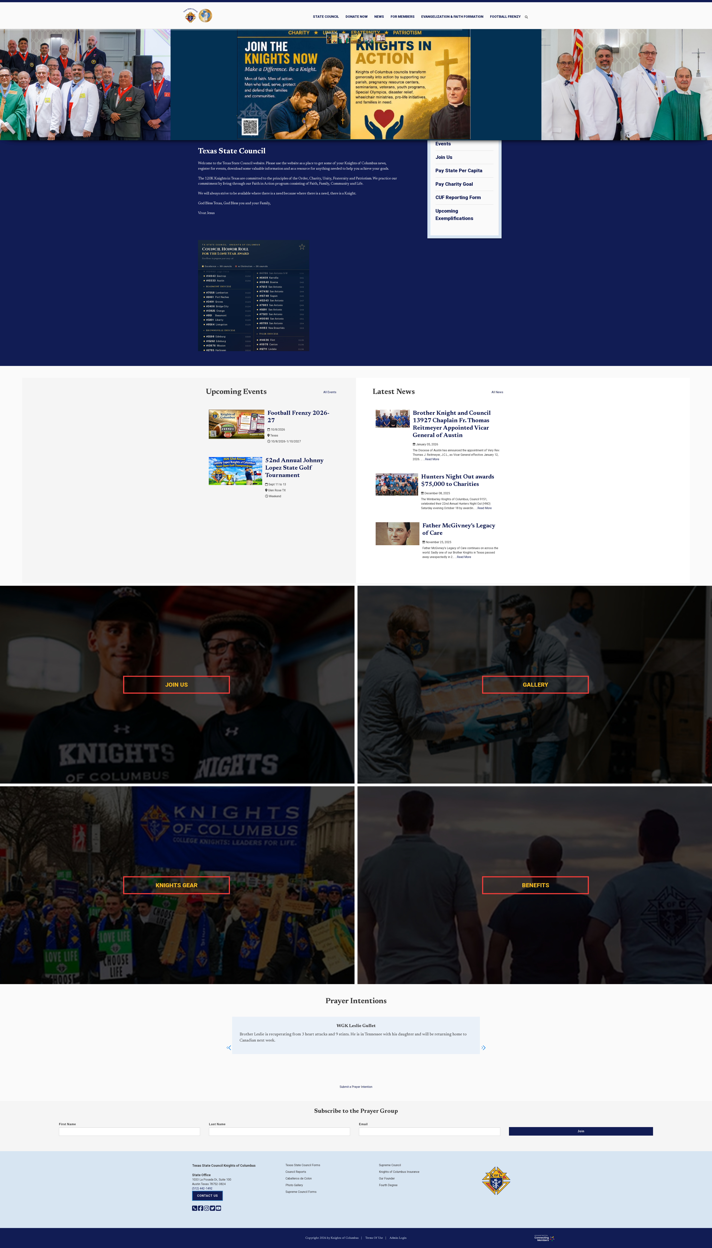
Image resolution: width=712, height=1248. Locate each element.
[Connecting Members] (621, 1238)
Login (403, 1238)
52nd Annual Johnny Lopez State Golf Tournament (294, 468)
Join (581, 1131)
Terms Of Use (374, 1238)
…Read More (431, 459)
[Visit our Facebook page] (201, 1209)
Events (443, 143)
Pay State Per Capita (459, 170)
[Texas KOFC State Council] (197, 15)
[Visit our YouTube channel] (218, 1209)
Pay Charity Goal (454, 184)
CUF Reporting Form (458, 197)
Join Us (444, 157)
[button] (228, 1048)
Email (363, 1124)
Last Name (217, 1124)
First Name (67, 1124)
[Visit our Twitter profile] (213, 1209)
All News (497, 392)
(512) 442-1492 (202, 1188)
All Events (329, 392)
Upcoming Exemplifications (454, 214)
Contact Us (207, 1195)
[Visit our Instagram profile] (207, 1209)
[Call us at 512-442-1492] (195, 1209)
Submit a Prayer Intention (356, 1087)
